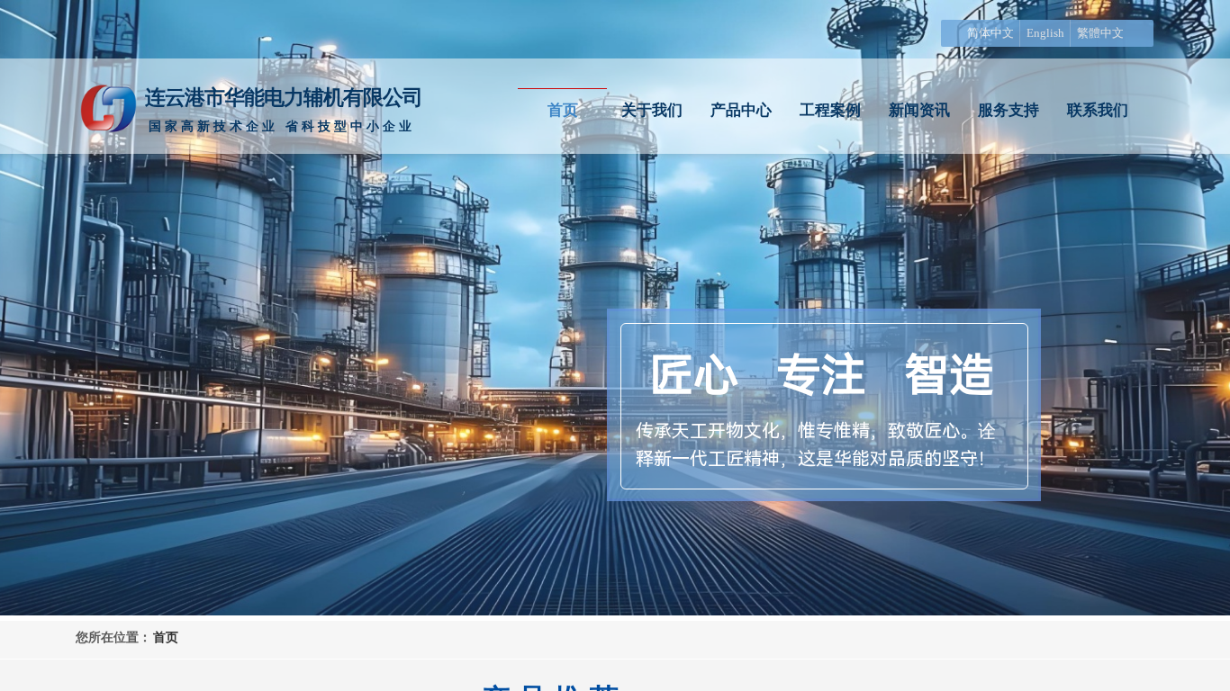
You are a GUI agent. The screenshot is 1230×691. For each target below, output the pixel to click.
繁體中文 (1100, 33)
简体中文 (990, 33)
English (1045, 33)
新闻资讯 (919, 110)
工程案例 (830, 110)
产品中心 (741, 110)
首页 (562, 110)
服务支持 (1008, 110)
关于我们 (652, 110)
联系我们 (1097, 110)
